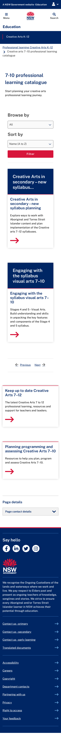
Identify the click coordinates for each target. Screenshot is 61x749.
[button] (6, 16)
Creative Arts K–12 (17, 36)
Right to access (12, 710)
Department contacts (16, 686)
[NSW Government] (30, 566)
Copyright (9, 678)
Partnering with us (14, 694)
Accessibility (11, 662)
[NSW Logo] (31, 16)
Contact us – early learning (19, 639)
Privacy (7, 702)
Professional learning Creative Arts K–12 (28, 47)
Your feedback (12, 718)
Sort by (15, 134)
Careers (7, 670)
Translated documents (17, 647)
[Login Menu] (55, 4)
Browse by (18, 115)
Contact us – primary (15, 623)
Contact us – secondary (17, 631)
